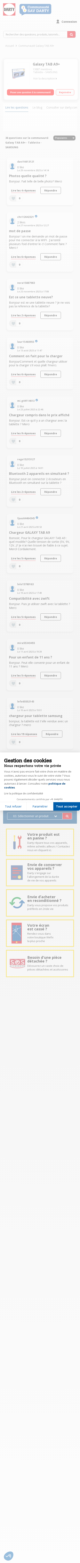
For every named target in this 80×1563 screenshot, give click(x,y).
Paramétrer (40, 806)
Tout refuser (13, 806)
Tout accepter (66, 806)
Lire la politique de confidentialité (23, 793)
